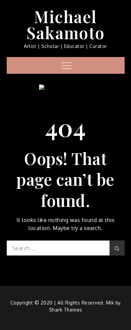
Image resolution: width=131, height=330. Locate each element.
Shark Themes (65, 310)
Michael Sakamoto (66, 24)
